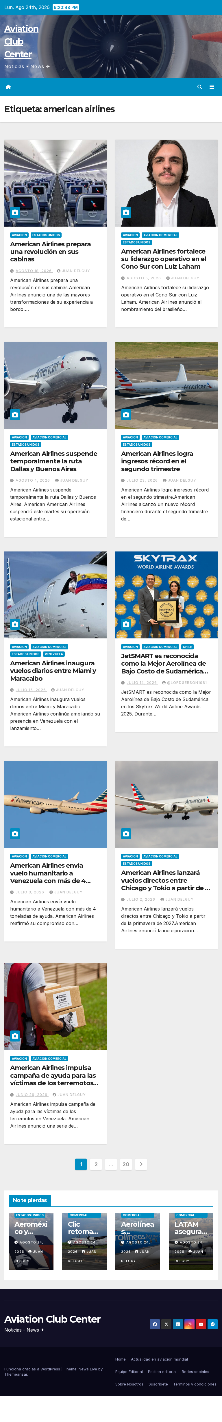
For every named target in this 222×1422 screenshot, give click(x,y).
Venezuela (54, 654)
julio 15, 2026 (31, 690)
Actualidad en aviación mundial (159, 1359)
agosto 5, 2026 (144, 278)
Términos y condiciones (195, 1384)
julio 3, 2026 (30, 892)
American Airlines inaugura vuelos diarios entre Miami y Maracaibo (53, 670)
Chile (187, 647)
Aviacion (19, 235)
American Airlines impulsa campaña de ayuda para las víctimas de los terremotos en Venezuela (53, 1079)
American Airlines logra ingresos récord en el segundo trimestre (157, 461)
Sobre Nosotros (129, 1384)
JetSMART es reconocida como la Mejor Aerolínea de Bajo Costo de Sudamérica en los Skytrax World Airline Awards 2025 (163, 671)
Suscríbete (158, 1384)
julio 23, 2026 (143, 480)
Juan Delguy (76, 271)
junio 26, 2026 (32, 1095)
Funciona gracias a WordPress (32, 1369)
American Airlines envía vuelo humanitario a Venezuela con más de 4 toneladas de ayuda (48, 877)
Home (120, 1359)
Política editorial (162, 1371)
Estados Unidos (46, 235)
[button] (199, 87)
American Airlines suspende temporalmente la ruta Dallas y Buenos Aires (53, 461)
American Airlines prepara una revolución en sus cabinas (50, 251)
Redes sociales (195, 1371)
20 (126, 1164)
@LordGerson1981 (187, 682)
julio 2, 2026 (141, 899)
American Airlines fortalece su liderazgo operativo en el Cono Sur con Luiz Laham (163, 259)
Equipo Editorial (129, 1371)
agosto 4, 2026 (33, 480)
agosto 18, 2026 (34, 271)
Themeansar (15, 1374)
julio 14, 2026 (142, 682)
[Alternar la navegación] (212, 87)
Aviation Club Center (21, 41)
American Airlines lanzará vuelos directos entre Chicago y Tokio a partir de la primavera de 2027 (165, 884)
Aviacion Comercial (160, 235)
